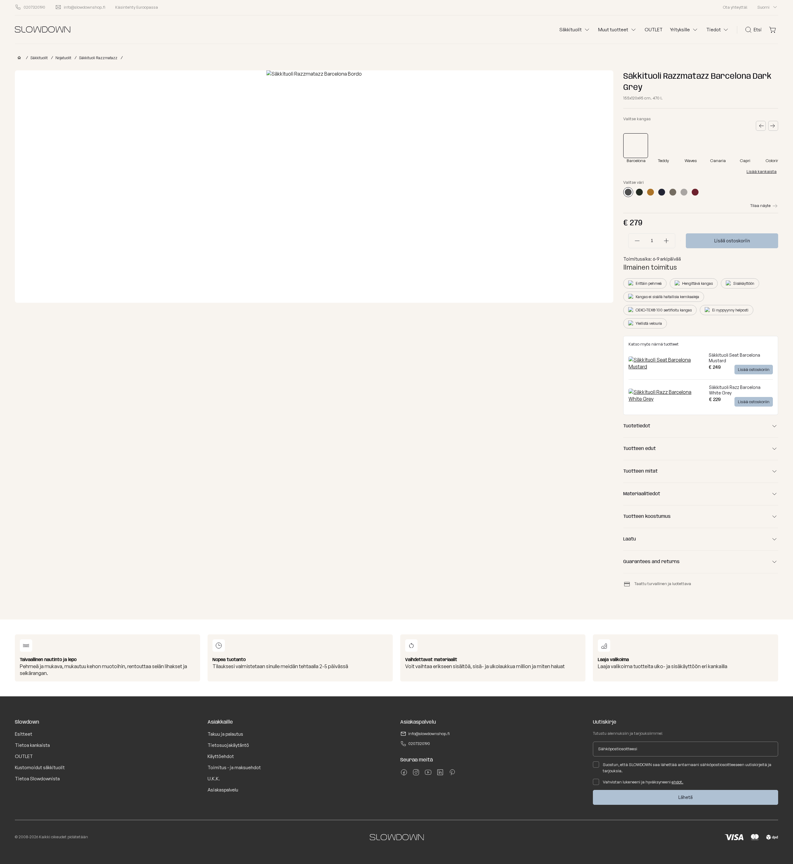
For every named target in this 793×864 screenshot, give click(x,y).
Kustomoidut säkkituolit (40, 767)
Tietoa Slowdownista (37, 779)
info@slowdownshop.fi (429, 733)
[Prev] (761, 126)
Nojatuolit (63, 57)
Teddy (663, 160)
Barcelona (636, 160)
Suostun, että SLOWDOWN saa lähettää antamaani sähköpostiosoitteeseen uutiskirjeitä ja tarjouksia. (687, 767)
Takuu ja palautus (225, 734)
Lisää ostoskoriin (732, 241)
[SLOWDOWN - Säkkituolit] (42, 29)
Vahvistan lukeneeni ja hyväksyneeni (643, 781)
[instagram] (416, 774)
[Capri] (746, 145)
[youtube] (428, 774)
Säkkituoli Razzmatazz (98, 57)
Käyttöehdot (221, 756)
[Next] (773, 126)
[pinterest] (452, 774)
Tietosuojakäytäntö (228, 745)
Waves (691, 160)
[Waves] (691, 145)
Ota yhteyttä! (735, 7)
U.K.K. (214, 779)
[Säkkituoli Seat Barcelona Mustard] (666, 367)
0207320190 (419, 743)
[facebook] (404, 774)
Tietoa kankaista (32, 745)
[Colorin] (773, 145)
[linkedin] (440, 774)
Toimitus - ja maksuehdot (234, 767)
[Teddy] (664, 145)
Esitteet (23, 734)
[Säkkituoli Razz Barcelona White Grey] (666, 399)
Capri (745, 160)
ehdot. (677, 781)
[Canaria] (718, 145)
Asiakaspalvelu (223, 790)
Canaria (718, 160)
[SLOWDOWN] (18, 57)
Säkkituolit (39, 57)
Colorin (772, 160)
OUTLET (654, 30)
